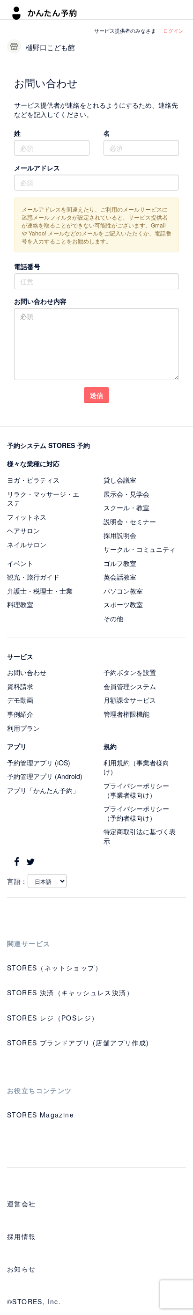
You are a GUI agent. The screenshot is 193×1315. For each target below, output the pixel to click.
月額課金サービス (130, 700)
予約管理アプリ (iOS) (38, 762)
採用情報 (21, 1236)
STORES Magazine (40, 1114)
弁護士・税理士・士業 (40, 590)
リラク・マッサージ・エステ (43, 498)
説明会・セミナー (130, 521)
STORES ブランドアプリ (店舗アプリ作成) (78, 1042)
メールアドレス (37, 167)
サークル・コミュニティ (140, 549)
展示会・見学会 (126, 494)
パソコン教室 (123, 590)
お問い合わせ (26, 672)
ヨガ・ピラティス (33, 480)
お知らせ (21, 1268)
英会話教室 (120, 576)
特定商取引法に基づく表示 (140, 836)
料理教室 (20, 604)
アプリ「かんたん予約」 (43, 790)
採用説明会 (120, 535)
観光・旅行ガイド (33, 576)
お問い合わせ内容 (40, 301)
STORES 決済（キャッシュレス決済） (70, 992)
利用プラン (23, 728)
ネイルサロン (26, 544)
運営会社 (21, 1203)
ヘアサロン (23, 530)
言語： (17, 881)
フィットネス (26, 517)
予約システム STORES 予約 (48, 445)
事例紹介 (20, 714)
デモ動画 (20, 700)
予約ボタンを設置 (130, 672)
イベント (20, 563)
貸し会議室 (120, 480)
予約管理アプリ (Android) (44, 776)
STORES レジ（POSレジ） (52, 1017)
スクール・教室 (126, 507)
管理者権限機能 (126, 714)
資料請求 (20, 686)
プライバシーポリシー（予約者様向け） (136, 813)
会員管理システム (130, 686)
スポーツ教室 (123, 604)
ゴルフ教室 (120, 563)
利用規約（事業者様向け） (136, 767)
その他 (113, 618)
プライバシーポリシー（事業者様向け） (136, 790)
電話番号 (27, 266)
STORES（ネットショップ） (54, 967)
